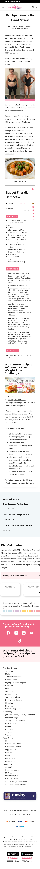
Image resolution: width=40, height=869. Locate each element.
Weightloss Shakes (13, 747)
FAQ (7, 688)
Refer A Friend (11, 680)
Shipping (9, 703)
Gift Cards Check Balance (15, 784)
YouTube (8, 732)
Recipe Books (10, 752)
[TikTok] (20, 640)
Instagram (9, 726)
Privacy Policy (11, 694)
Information (7, 685)
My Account (7, 764)
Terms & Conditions (13, 697)
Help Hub (9, 706)
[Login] (33, 7)
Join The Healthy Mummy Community (20, 715)
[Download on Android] (27, 854)
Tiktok (8, 735)
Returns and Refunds (13, 700)
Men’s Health (10, 758)
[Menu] (3, 7)
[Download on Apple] (13, 854)
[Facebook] (8, 633)
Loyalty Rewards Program (15, 682)
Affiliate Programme (13, 677)
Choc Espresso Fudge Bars (15, 504)
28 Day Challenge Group (15, 720)
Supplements (10, 749)
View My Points (11, 779)
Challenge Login (12, 770)
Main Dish (22, 204)
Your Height (10, 586)
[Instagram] (16, 633)
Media (7, 674)
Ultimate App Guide (13, 709)
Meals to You (10, 761)
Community (7, 712)
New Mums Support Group (16, 723)
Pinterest (9, 729)
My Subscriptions (12, 776)
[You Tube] (31, 633)
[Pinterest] (24, 633)
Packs (7, 755)
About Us (9, 671)
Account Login (11, 767)
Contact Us (9, 691)
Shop (7, 741)
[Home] (9, 26)
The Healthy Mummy (11, 668)
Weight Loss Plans (13, 744)
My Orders (9, 773)
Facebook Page (11, 717)
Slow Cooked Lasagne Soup (15, 515)
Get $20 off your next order (16, 782)
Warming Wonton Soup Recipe (17, 525)
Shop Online (7, 738)
